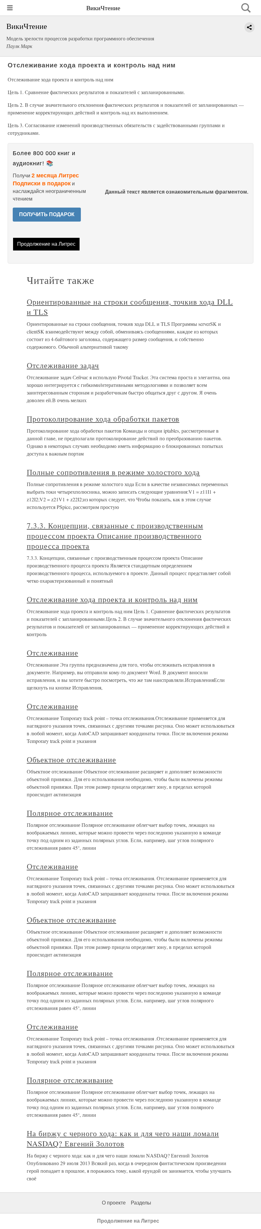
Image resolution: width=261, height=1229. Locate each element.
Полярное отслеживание (70, 813)
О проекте (114, 1202)
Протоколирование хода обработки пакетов (103, 419)
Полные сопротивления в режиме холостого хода (113, 472)
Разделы (141, 1202)
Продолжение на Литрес (46, 244)
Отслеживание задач (63, 365)
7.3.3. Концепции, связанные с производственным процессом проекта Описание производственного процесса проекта (115, 535)
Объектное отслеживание (71, 759)
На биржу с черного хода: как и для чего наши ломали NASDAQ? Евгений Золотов (123, 1138)
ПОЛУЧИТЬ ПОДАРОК (46, 214)
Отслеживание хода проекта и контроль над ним (112, 599)
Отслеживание (52, 653)
